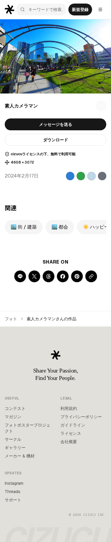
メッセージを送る (55, 124)
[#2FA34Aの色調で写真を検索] (81, 176)
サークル (13, 439)
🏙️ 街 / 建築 (24, 227)
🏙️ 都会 (60, 227)
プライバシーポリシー (81, 416)
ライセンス (70, 433)
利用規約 (68, 408)
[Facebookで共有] (63, 276)
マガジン (13, 416)
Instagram (14, 483)
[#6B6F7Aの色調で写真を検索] (102, 176)
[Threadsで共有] (48, 276)
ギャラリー (15, 447)
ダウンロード (55, 139)
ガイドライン (72, 425)
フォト (11, 318)
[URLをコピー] (91, 276)
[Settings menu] (100, 9)
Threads (12, 491)
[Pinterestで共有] (77, 276)
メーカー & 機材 (20, 456)
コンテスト (15, 408)
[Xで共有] (34, 276)
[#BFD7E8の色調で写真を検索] (91, 176)
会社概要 (68, 441)
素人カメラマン (21, 106)
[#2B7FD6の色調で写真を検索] (70, 176)
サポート (13, 500)
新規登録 (80, 9)
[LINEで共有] (20, 276)
